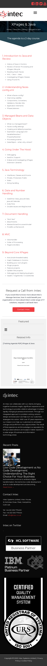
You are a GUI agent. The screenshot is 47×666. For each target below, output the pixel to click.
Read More (8, 487)
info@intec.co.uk (14, 515)
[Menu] (35, 13)
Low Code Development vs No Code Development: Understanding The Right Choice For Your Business (22, 472)
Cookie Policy (26, 661)
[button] (23, 309)
